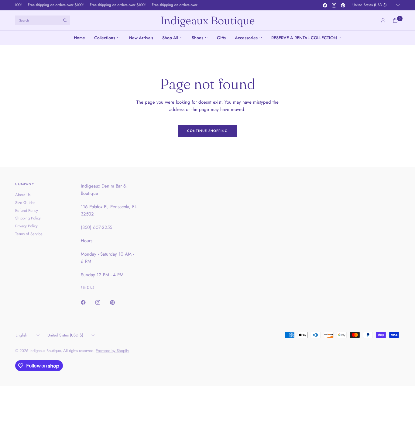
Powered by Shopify (112, 350)
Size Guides (25, 202)
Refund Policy (26, 210)
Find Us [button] (87, 287)
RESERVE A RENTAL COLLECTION (304, 38)
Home (79, 38)
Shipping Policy (28, 218)
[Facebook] (324, 5)
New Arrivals (141, 38)
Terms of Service (29, 234)
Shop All (170, 38)
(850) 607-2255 (96, 227)
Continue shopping (207, 130)
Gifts (221, 38)
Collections (104, 38)
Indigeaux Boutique (207, 20)
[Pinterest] (343, 5)
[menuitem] (82, 38)
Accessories (246, 38)
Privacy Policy (26, 226)
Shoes (197, 38)
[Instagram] (333, 5)
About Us (22, 195)
